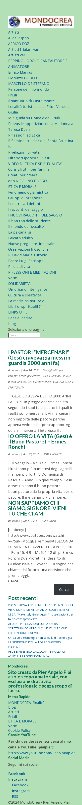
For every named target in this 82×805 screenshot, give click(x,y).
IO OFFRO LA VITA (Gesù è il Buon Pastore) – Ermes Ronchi (40, 441)
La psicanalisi (19, 232)
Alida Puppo (18, 38)
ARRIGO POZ (18, 43)
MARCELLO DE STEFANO (28, 83)
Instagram (17, 779)
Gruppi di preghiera (25, 197)
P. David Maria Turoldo (27, 255)
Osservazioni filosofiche (28, 249)
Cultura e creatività (24, 295)
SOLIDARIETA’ (19, 283)
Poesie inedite (20, 317)
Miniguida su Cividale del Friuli (34, 117)
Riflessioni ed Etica (24, 135)
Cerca (13, 581)
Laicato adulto (20, 238)
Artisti (13, 32)
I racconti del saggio (25, 209)
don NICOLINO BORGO (27, 180)
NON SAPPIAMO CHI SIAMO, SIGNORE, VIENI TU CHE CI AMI (37, 508)
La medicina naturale (26, 300)
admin (16, 370)
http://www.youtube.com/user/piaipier (41, 752)
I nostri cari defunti (24, 203)
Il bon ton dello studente (29, 220)
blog (12, 323)
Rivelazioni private (24, 152)
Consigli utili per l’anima (29, 169)
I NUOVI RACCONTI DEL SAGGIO (35, 215)
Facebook (16, 773)
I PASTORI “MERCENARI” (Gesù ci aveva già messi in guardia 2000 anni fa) (39, 357)
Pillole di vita (19, 266)
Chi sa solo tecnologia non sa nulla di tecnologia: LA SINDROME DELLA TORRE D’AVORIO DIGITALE (40, 642)
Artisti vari (17, 55)
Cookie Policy (19, 730)
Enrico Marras (20, 72)
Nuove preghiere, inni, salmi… (33, 243)
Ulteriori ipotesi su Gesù (29, 158)
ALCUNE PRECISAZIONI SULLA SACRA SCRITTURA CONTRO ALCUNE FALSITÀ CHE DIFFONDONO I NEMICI (37, 628)
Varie (12, 277)
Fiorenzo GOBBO (22, 78)
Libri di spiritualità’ (24, 306)
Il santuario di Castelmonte (31, 100)
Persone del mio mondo (28, 89)
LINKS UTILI (18, 312)
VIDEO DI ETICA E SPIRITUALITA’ (35, 163)
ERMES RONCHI (52, 454)
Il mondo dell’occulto (26, 226)
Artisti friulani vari (24, 49)
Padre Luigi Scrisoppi (26, 260)
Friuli (12, 95)
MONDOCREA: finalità (26, 702)
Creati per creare (22, 175)
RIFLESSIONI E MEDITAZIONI (32, 272)
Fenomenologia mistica (28, 192)
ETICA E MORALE (22, 186)
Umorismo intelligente (27, 289)
